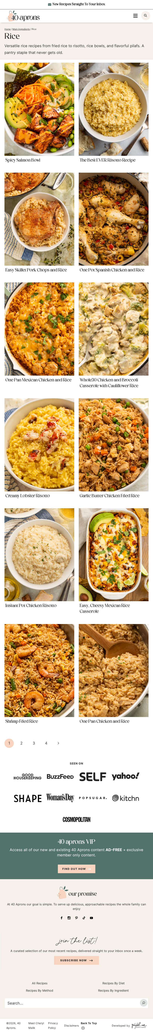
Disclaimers (71, 1025)
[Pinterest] (76, 918)
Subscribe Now (74, 960)
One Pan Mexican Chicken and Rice (38, 380)
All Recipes (39, 983)
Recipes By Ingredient (113, 990)
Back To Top (89, 1023)
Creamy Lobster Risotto (27, 496)
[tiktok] (84, 918)
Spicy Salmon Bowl (22, 160)
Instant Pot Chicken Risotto (31, 606)
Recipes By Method (39, 990)
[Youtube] (91, 918)
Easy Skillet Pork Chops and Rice (36, 270)
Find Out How (74, 868)
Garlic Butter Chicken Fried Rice (109, 496)
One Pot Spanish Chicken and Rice (112, 270)
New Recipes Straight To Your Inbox (78, 4)
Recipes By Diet (113, 983)
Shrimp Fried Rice (21, 721)
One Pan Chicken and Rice (104, 721)
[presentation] (39, 109)
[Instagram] (69, 918)
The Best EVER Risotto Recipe (107, 160)
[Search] (143, 1003)
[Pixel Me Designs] (138, 1025)
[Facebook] (61, 918)
